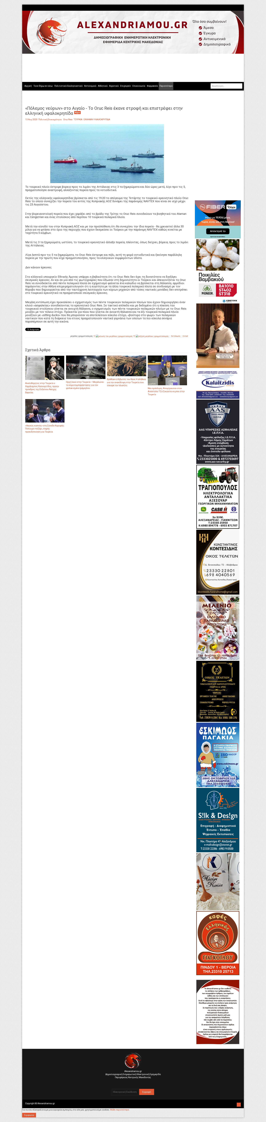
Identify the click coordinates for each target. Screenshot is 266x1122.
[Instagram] (238, 7)
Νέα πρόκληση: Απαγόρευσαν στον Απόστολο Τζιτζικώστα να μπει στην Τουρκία (166, 391)
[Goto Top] (239, 1104)
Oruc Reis (68, 119)
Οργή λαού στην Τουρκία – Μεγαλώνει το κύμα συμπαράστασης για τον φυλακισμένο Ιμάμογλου (85, 385)
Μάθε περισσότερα (119, 1109)
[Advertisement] (107, 467)
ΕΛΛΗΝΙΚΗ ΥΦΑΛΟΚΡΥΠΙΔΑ (97, 119)
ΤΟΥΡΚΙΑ (78, 119)
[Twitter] (239, 7)
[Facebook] (236, 7)
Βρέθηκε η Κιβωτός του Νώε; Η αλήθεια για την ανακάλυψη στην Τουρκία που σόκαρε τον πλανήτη (126, 382)
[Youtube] (241, 7)
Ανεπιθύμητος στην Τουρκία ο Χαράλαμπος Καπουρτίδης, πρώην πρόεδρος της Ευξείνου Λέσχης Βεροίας (42, 388)
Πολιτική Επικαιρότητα (50, 119)
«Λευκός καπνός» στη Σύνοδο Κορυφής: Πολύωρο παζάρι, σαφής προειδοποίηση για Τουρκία (44, 428)
